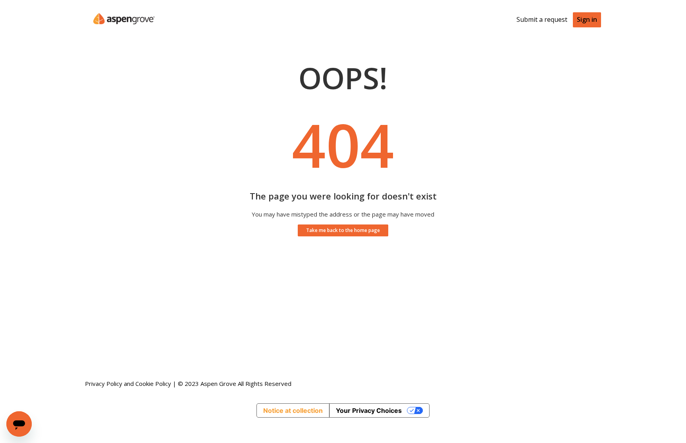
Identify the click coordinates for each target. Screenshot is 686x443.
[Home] (124, 30)
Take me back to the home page (343, 230)
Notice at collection (293, 410)
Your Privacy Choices (369, 410)
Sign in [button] (587, 19)
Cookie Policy (153, 383)
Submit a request (541, 19)
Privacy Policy (103, 383)
